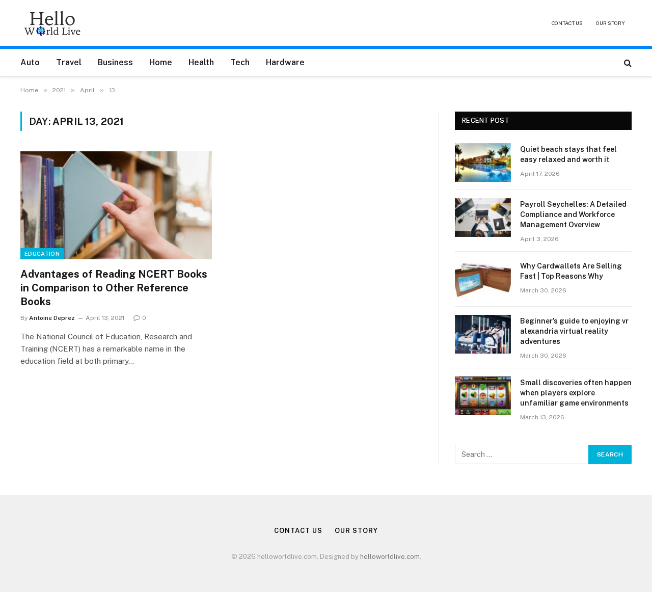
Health (201, 62)
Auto (30, 62)
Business (115, 62)
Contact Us (567, 23)
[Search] (627, 62)
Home (160, 62)
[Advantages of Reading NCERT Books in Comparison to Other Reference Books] (116, 205)
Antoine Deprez (52, 317)
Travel (69, 62)
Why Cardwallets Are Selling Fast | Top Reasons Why (571, 271)
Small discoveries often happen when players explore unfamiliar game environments (576, 393)
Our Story (610, 23)
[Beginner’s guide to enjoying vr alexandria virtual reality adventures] (483, 334)
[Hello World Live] (52, 23)
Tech (240, 62)
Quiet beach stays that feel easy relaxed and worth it (568, 154)
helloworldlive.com (390, 556)
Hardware (285, 62)
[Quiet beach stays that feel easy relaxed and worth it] (483, 162)
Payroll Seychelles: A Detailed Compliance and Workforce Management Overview (573, 214)
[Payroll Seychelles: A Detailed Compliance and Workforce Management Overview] (483, 217)
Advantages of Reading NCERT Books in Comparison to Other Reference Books (113, 288)
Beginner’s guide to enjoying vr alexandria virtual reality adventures (574, 331)
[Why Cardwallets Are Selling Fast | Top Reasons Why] (483, 279)
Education (42, 254)
